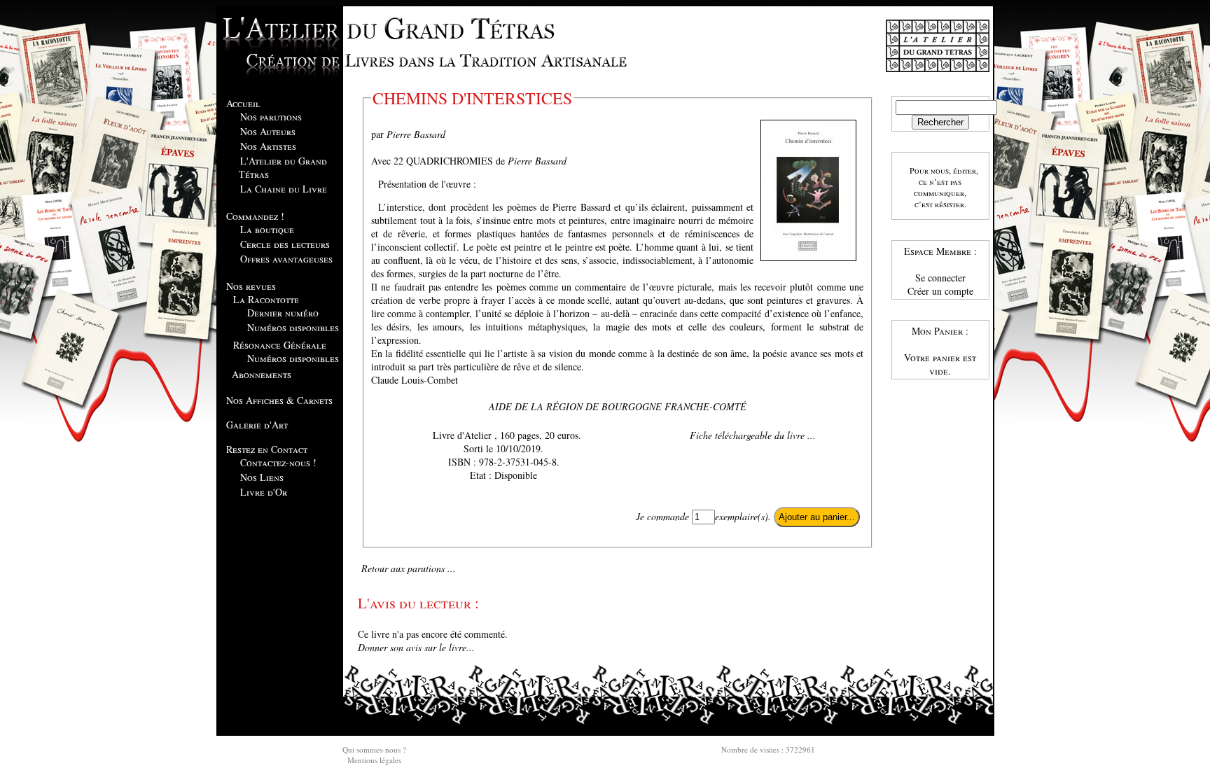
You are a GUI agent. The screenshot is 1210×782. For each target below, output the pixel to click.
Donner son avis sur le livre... (416, 647)
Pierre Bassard (416, 134)
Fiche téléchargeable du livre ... (753, 435)
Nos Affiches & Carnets (279, 400)
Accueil (243, 103)
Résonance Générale (279, 344)
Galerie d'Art (257, 424)
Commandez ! (255, 216)
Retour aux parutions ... (408, 568)
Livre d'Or (263, 491)
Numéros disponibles (293, 327)
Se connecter (940, 277)
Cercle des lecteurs (285, 244)
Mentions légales (374, 760)
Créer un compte (940, 291)
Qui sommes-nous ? (374, 749)
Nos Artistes (268, 146)
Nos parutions (271, 116)
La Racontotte (266, 299)
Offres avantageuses (286, 258)
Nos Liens (262, 477)
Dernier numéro (283, 312)
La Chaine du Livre (283, 188)
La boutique (267, 229)
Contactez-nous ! (278, 462)
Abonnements (261, 374)
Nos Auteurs (267, 131)
